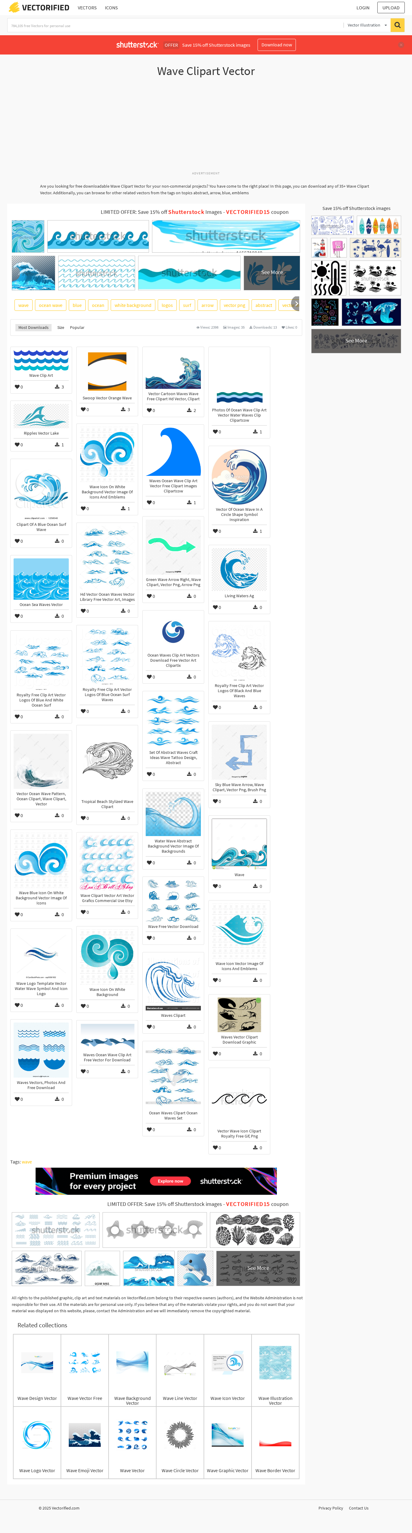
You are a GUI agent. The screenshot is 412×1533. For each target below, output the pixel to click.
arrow (207, 305)
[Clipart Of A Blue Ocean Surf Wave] (41, 491)
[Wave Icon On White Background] (107, 957)
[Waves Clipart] (173, 982)
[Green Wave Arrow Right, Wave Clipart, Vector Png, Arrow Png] (173, 547)
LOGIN (363, 8)
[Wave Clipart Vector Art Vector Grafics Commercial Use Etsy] (107, 863)
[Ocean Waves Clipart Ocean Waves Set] (173, 1076)
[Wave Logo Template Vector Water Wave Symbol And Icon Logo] (41, 955)
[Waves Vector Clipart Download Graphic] (239, 1015)
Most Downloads (33, 327)
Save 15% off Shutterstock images (356, 208)
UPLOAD (391, 8)
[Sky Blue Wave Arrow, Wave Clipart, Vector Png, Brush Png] (239, 752)
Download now (276, 45)
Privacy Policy (331, 1508)
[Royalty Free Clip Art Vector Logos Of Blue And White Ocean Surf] (41, 662)
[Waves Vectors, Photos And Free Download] (41, 1050)
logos (167, 305)
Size (60, 327)
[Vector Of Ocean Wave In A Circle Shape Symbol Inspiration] (239, 476)
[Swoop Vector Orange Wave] (107, 371)
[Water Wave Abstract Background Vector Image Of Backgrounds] (173, 814)
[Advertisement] (206, 127)
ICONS (111, 8)
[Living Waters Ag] (239, 569)
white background (133, 305)
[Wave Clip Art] (41, 360)
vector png (234, 305)
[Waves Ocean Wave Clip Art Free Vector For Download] (107, 1036)
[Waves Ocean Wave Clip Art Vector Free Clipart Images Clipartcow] (173, 452)
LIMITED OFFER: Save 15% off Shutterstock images (164, 1204)
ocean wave (50, 305)
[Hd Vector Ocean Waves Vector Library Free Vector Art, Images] (107, 557)
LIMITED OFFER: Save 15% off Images (161, 212)
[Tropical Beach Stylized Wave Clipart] (107, 762)
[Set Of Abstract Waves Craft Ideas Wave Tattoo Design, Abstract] (173, 721)
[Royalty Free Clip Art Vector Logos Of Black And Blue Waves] (239, 652)
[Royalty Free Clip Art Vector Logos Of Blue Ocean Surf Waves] (107, 656)
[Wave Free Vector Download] (173, 901)
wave (23, 305)
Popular (77, 327)
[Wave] (239, 844)
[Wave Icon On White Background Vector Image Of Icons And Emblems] (107, 454)
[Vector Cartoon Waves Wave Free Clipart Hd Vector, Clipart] (173, 369)
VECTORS (87, 8)
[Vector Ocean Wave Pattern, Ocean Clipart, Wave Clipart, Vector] (41, 761)
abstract (263, 305)
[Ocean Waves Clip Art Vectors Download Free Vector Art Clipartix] (173, 632)
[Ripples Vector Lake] (41, 416)
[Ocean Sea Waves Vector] (41, 579)
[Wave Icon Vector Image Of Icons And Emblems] (239, 931)
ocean (98, 305)
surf (187, 305)
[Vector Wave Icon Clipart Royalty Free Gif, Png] (239, 1098)
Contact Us (359, 1508)
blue (77, 305)
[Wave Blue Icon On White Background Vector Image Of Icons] (41, 860)
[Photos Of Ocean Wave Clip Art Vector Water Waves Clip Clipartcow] (239, 377)
